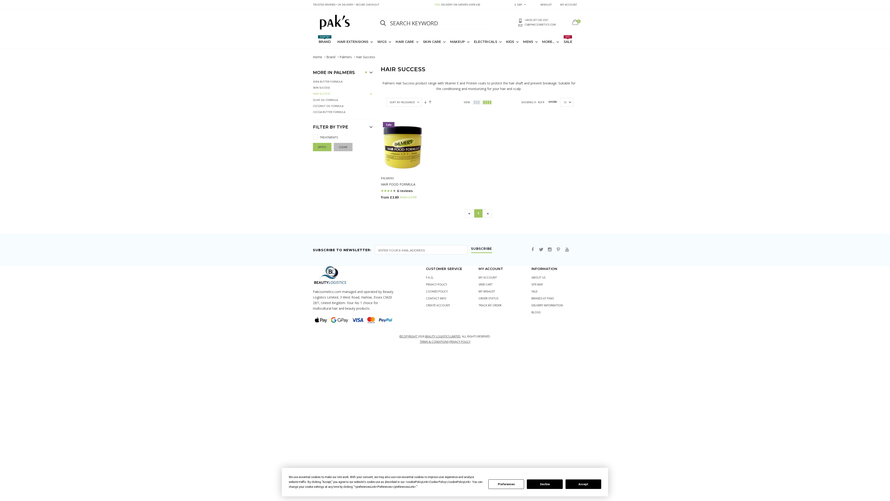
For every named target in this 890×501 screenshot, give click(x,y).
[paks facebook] (532, 250)
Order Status (488, 298)
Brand (325, 39)
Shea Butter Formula (328, 81)
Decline (545, 484)
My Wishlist (487, 291)
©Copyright (408, 336)
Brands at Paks (542, 298)
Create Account (438, 305)
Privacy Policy (436, 284)
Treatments (329, 137)
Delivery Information (547, 305)
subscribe (481, 249)
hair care (405, 42)
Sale (568, 39)
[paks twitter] (541, 250)
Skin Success (321, 87)
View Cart (486, 284)
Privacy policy (459, 342)
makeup (457, 42)
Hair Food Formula (398, 184)
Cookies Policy (437, 291)
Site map (537, 284)
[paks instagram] (549, 250)
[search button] (383, 23)
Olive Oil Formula (325, 100)
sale (534, 291)
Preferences (506, 484)
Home (317, 57)
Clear (343, 147)
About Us (538, 277)
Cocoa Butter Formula (329, 112)
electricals (485, 42)
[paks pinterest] (558, 250)
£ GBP (518, 4)
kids (510, 42)
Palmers (346, 57)
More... (548, 42)
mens (528, 42)
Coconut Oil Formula (328, 106)
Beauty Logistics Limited (443, 336)
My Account (488, 277)
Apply (322, 147)
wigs (382, 42)
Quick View (393, 206)
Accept (583, 484)
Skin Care (432, 42)
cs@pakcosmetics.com (540, 24)
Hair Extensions (353, 42)
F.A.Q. (430, 277)
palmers (387, 178)
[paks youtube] (567, 250)
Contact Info (436, 298)
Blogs (535, 312)
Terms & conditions (434, 342)
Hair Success (321, 93)
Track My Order (490, 305)
